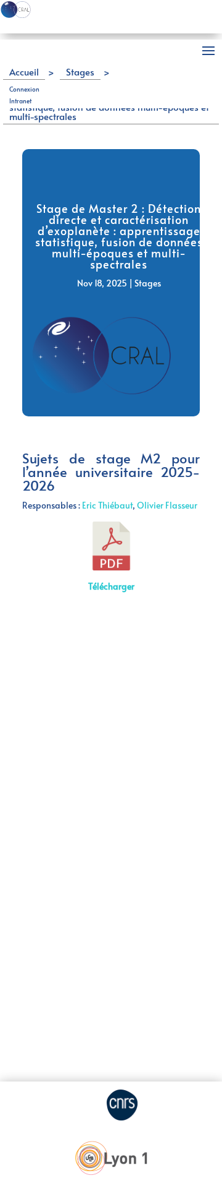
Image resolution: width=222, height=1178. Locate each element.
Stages (147, 283)
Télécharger (111, 586)
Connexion (24, 89)
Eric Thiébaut (107, 505)
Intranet (20, 101)
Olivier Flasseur (167, 505)
